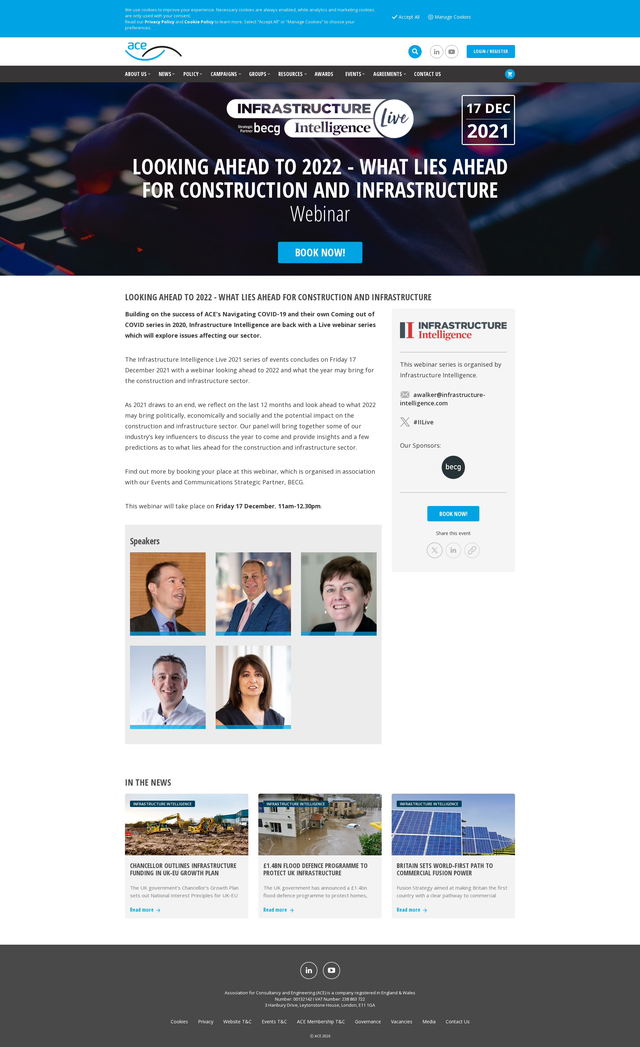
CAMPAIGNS (224, 74)
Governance (368, 1021)
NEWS (165, 74)
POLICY (191, 74)
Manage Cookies (453, 17)
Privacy (205, 1021)
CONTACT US (427, 74)
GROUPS (257, 74)
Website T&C (237, 1021)
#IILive (423, 422)
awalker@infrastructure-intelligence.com (442, 399)
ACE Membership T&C (321, 1021)
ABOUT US (136, 74)
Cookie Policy (199, 22)
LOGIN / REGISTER (491, 51)
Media (429, 1021)
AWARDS (324, 74)
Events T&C (274, 1021)
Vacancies (401, 1021)
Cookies (179, 1021)
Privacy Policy (159, 22)
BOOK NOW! (453, 514)
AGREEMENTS (387, 74)
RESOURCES (290, 74)
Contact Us (458, 1021)
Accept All (409, 17)
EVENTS (353, 74)
